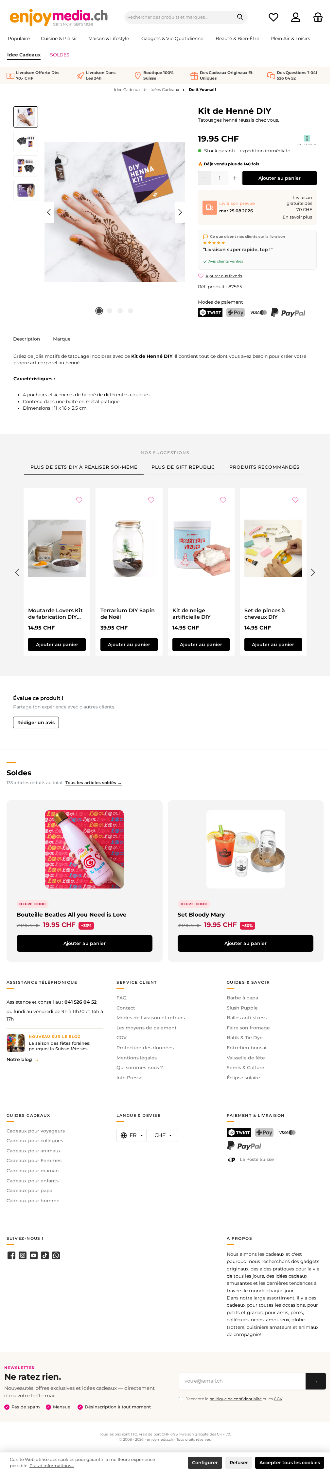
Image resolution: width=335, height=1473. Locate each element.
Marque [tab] (61, 339)
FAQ (121, 997)
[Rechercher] (240, 17)
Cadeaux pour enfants (33, 1180)
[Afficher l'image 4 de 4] (130, 310)
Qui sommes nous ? (139, 1067)
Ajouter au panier (279, 178)
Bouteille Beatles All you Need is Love (72, 914)
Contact (125, 1007)
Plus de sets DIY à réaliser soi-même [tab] (83, 467)
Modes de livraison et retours (150, 1017)
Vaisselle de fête (246, 1057)
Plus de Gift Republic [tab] (183, 467)
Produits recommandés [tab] (264, 467)
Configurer (205, 1462)
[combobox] (178, 17)
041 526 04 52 (80, 1002)
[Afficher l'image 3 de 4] (120, 310)
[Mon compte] (295, 17)
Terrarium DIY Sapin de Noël (127, 613)
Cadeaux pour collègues (35, 1140)
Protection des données (145, 1047)
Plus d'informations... (51, 1465)
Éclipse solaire (243, 1077)
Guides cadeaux (28, 1115)
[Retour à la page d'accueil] (59, 17)
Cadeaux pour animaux (34, 1150)
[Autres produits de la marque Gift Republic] (307, 140)
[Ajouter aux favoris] (79, 500)
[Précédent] (49, 212)
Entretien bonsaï (246, 1047)
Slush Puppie (242, 1007)
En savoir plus (297, 217)
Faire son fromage (248, 1027)
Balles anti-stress (247, 1017)
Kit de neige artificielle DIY (191, 613)
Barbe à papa (242, 997)
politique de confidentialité (235, 1398)
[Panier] (316, 17)
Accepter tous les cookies (289, 1462)
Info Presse (129, 1077)
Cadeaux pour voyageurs (36, 1130)
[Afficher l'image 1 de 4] (99, 310)
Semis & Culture (245, 1067)
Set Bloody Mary (201, 914)
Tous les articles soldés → (93, 782)
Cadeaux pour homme (33, 1200)
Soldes (19, 772)
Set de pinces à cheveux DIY (264, 613)
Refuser (239, 1462)
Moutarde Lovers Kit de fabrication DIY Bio (55, 613)
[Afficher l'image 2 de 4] (109, 310)
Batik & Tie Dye (245, 1037)
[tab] (26, 338)
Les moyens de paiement (146, 1027)
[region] (99, 212)
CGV (121, 1037)
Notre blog (19, 1059)
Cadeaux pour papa (29, 1190)
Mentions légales (136, 1057)
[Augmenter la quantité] (234, 178)
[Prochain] (180, 212)
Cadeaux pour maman (33, 1170)
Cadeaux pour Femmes (34, 1160)
